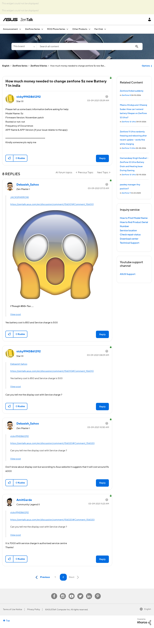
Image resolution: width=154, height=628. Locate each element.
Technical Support (129, 242)
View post (15, 314)
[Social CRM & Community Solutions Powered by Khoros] (144, 621)
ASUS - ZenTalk (18, 19)
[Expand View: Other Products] (89, 29)
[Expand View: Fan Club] (105, 29)
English (5, 66)
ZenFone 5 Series (39, 66)
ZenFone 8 (126, 95)
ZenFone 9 (126, 193)
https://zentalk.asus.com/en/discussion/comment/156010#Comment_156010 (52, 371)
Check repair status (130, 234)
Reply (102, 158)
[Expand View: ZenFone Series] (42, 29)
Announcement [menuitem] (10, 29)
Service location (128, 230)
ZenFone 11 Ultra (128, 148)
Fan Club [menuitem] (98, 29)
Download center (129, 238)
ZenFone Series (19, 66)
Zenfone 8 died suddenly (131, 91)
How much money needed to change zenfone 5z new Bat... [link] (77, 66)
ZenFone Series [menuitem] (32, 29)
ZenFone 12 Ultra (129, 122)
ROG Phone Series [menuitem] (56, 29)
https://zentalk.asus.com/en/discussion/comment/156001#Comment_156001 (52, 204)
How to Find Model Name (134, 218)
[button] (9, 158)
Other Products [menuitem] (79, 29)
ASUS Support (127, 274)
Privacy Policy (33, 609)
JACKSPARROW (19, 197)
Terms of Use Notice (12, 609)
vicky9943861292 (19, 436)
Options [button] (146, 66)
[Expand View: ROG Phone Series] (67, 29)
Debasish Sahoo (18, 364)
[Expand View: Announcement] (20, 29)
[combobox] (90, 46)
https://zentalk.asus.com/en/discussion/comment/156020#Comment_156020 (52, 443)
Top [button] (8, 620)
